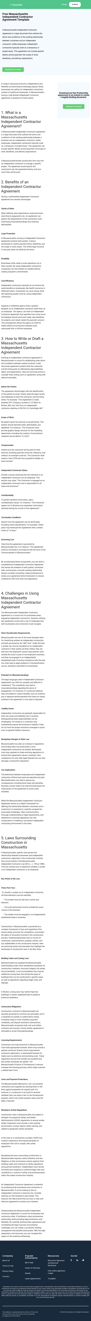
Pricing (64, 4)
